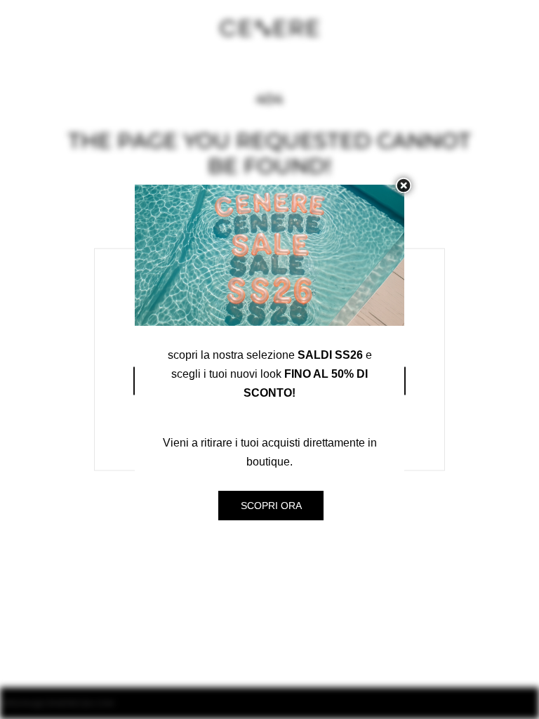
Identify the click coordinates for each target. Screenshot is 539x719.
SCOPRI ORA (271, 505)
